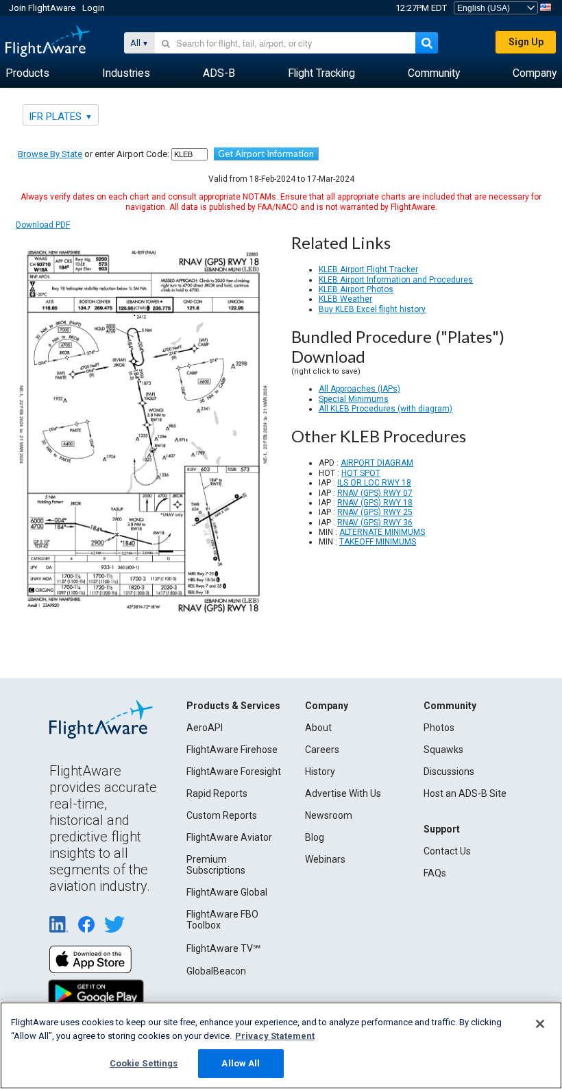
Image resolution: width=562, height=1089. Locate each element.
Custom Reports (221, 815)
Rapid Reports (216, 793)
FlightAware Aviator (229, 837)
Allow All (240, 1063)
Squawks (443, 749)
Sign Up (526, 41)
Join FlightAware (42, 8)
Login (93, 8)
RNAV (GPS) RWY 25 (375, 512)
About (318, 727)
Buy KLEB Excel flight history (372, 309)
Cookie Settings (144, 1063)
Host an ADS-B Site (465, 793)
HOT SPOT (360, 473)
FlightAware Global (226, 892)
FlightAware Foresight (233, 771)
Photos (439, 727)
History (320, 771)
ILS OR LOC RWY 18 (374, 483)
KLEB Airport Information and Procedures (396, 280)
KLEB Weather (345, 299)
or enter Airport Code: (93, 154)
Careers (322, 749)
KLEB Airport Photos (356, 289)
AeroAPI (204, 727)
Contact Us (447, 851)
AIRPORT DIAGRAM (377, 463)
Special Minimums (354, 399)
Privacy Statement (275, 1036)
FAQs (435, 872)
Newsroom (328, 815)
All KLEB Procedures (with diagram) (385, 409)
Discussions (449, 771)
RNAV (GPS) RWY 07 (375, 493)
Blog (314, 837)
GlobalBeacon (216, 971)
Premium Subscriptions (215, 865)
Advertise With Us (343, 793)
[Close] (540, 1024)
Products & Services (233, 705)
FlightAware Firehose (232, 749)
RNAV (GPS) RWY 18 (375, 502)
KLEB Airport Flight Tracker (368, 269)
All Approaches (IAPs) (359, 389)
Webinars (325, 859)
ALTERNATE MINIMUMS (382, 532)
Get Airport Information (266, 153)
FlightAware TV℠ (223, 948)
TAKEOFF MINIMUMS (377, 542)
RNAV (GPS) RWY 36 (375, 522)
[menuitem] (27, 73)
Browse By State (50, 154)
